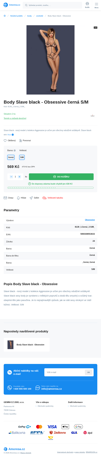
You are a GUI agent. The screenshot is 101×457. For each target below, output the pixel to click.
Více (9, 135)
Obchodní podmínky (45, 406)
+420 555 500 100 (22, 389)
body (29, 16)
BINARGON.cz (91, 452)
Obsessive (90, 220)
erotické (39, 16)
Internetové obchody (65, 452)
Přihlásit (88, 372)
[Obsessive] (92, 116)
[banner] (11, 4)
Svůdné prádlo (16, 16)
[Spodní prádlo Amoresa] (5, 16)
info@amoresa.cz (51, 388)
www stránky (80, 452)
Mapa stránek (25, 453)
